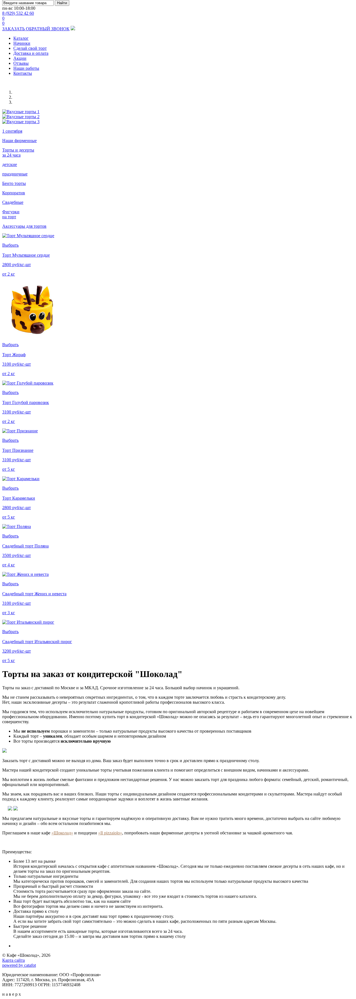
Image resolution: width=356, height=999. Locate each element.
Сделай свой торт (30, 48)
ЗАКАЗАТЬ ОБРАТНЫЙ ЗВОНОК (36, 28)
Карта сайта (13, 960)
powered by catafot (19, 965)
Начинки (21, 43)
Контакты (22, 73)
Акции (19, 58)
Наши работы (26, 68)
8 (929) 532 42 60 (18, 13)
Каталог (21, 38)
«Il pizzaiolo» (110, 833)
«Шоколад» (62, 833)
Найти (62, 3)
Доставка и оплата (30, 53)
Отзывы (21, 63)
